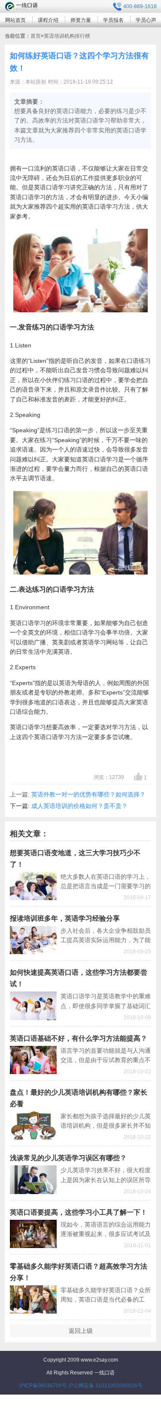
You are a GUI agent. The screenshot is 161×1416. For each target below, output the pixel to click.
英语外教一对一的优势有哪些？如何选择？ (88, 794)
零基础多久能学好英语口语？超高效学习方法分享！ (78, 1272)
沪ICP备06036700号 (43, 1386)
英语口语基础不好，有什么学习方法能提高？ (78, 1038)
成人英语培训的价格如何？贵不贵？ (79, 805)
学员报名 (113, 20)
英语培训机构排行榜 (67, 36)
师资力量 (80, 20)
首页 (35, 36)
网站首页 (15, 20)
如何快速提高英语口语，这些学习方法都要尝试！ (78, 978)
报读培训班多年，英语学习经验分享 (65, 918)
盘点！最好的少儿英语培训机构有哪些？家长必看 (78, 1098)
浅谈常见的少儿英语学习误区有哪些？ (68, 1158)
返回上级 (81, 1330)
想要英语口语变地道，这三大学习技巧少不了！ (75, 858)
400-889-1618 (140, 6)
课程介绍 (48, 20)
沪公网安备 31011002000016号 (105, 1386)
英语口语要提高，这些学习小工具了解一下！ (78, 1212)
